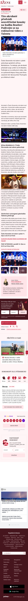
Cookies (5, 573)
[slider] (14, 138)
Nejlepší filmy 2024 (14, 535)
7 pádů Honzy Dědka (14, 541)
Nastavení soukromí (16, 580)
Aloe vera (23, 542)
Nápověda (16, 573)
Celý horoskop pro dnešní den (13, 407)
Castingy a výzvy (18, 564)
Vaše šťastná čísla (21, 416)
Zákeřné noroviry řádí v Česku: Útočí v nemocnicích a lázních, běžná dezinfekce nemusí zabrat (12, 518)
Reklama (6, 564)
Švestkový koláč (14, 548)
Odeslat (23, 312)
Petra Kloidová (5, 13)
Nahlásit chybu (7, 579)
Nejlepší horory (22, 535)
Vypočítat (14, 455)
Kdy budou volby (9, 539)
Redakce (16, 575)
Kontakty (16, 567)
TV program (7, 537)
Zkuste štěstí (14, 425)
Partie (18, 537)
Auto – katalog (6, 541)
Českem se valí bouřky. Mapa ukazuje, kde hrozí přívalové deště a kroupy (13, 502)
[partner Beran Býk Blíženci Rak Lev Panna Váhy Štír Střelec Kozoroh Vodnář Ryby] (19, 450)
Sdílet (22, 10)
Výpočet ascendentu (19, 544)
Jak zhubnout (6, 535)
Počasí (22, 537)
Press (15, 562)
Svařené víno (5, 542)
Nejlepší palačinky (19, 546)
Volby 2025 (22, 541)
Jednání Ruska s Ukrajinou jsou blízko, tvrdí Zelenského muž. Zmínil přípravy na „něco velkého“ (12, 510)
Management (17, 559)
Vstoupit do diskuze (9, 323)
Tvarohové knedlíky (9, 546)
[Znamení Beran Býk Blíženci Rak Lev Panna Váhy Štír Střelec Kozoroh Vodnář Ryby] (14, 312)
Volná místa (6, 562)
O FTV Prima (7, 559)
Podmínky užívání (6, 570)
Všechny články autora (17, 283)
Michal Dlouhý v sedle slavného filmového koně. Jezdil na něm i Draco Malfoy (12, 360)
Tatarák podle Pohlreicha (15, 542)
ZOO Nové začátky (18, 539)
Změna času (13, 537)
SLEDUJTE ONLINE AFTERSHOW (10, 249)
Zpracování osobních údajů (17, 570)
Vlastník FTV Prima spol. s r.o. (7, 576)
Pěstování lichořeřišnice (9, 544)
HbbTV (5, 567)
